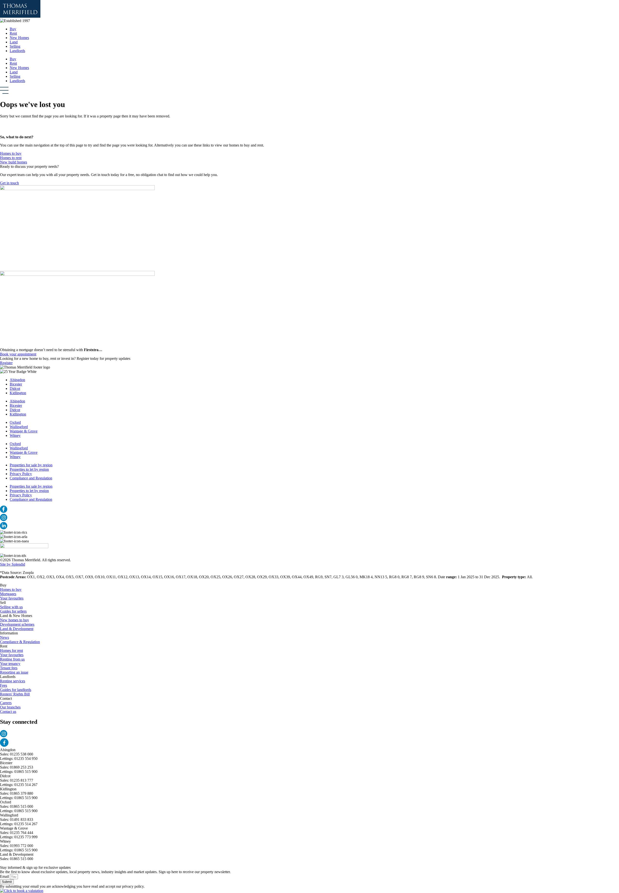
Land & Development (16, 629)
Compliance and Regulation (31, 478)
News (4, 637)
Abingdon (17, 380)
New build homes (13, 162)
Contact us (8, 711)
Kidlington (18, 393)
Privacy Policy (21, 474)
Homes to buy (11, 153)
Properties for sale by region (31, 465)
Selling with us (11, 607)
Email (5, 876)
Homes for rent (11, 650)
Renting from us (12, 659)
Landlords (17, 51)
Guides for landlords (15, 690)
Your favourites (11, 598)
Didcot (15, 388)
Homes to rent (11, 158)
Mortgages (8, 594)
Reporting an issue (14, 672)
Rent (13, 33)
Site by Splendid (12, 564)
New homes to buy (14, 620)
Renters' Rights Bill (15, 694)
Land (14, 42)
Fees (3, 685)
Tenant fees (8, 668)
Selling (15, 46)
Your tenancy (10, 664)
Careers (6, 703)
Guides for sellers (13, 611)
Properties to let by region (29, 469)
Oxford (15, 422)
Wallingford (19, 427)
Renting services (12, 681)
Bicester (16, 384)
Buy (13, 29)
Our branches (10, 707)
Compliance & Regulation (20, 642)
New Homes (19, 38)
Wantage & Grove (23, 431)
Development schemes (17, 624)
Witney (15, 435)
